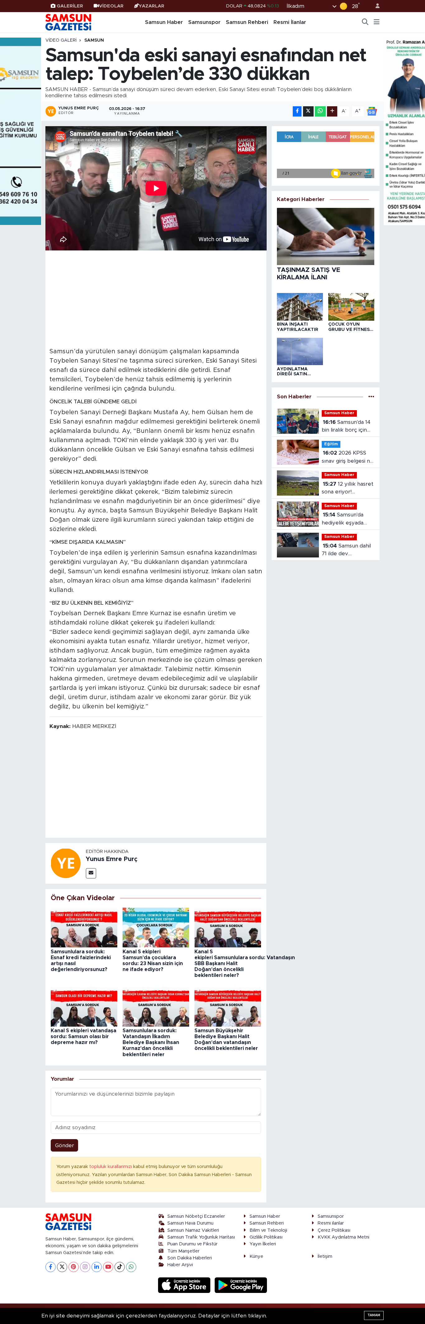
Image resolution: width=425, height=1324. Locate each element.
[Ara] (365, 22)
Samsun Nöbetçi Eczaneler (196, 1216)
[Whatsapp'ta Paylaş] (320, 111)
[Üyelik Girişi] (375, 6)
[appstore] (185, 1284)
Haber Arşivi (180, 1264)
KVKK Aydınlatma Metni (343, 1237)
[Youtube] (108, 1267)
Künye (256, 1256)
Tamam (373, 1315)
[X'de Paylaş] (308, 111)
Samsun (94, 40)
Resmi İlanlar (289, 22)
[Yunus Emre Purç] (66, 863)
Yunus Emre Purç (112, 859)
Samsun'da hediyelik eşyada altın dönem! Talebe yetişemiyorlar (347, 519)
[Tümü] (371, 396)
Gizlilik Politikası (266, 1237)
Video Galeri (61, 40)
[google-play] (241, 1284)
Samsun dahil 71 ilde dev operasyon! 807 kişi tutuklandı (346, 550)
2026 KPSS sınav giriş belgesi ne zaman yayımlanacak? (347, 457)
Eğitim (331, 444)
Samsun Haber (164, 22)
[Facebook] (50, 1267)
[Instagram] (85, 1267)
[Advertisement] (156, 297)
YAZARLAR (151, 6)
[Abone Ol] (372, 111)
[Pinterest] (73, 1267)
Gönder (64, 1145)
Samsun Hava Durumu (190, 1223)
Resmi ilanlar (331, 1223)
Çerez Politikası (334, 1230)
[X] (62, 1267)
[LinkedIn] (96, 1267)
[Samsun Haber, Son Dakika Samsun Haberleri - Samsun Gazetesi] (68, 22)
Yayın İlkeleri (263, 1244)
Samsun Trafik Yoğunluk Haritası (201, 1237)
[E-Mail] (91, 873)
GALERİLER (70, 6)
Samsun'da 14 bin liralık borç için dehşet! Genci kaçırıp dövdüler (346, 426)
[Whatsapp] (131, 1267)
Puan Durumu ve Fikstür (192, 1244)
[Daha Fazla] (332, 111)
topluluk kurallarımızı (111, 1166)
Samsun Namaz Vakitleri (193, 1230)
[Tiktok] (119, 1267)
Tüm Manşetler (183, 1251)
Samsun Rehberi (247, 22)
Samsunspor (204, 22)
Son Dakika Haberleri (189, 1258)
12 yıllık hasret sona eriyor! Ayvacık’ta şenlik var (347, 488)
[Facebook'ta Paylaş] (297, 111)
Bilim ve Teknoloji (268, 1230)
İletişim (325, 1256)
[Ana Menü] (377, 22)
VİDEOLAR (111, 6)
